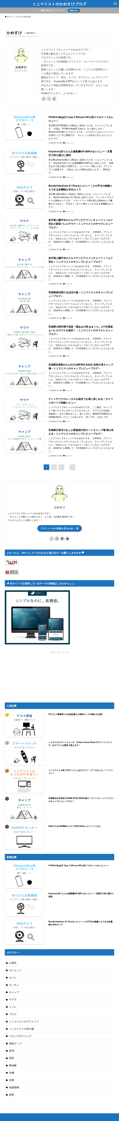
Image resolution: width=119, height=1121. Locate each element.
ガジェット (15, 970)
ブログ (13, 1014)
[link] (44, 99)
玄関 (11, 1080)
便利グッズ (15, 1043)
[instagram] (54, 99)
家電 (11, 1050)
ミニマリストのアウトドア (24, 1021)
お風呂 (13, 962)
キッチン (14, 985)
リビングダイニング (20, 1036)
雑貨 (11, 1094)
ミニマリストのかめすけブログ (59, 4)
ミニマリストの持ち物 (21, 1028)
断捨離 (13, 1065)
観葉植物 (14, 1087)
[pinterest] (62, 539)
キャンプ (14, 992)
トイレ (13, 1007)
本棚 (11, 1072)
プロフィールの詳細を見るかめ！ (58, 528)
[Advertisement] (59, 676)
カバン (13, 977)
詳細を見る (74, 10)
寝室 (11, 1058)
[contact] (67, 539)
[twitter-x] (49, 99)
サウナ (13, 999)
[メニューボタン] (115, 3)
